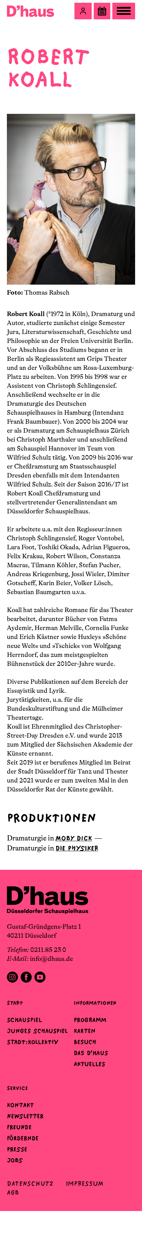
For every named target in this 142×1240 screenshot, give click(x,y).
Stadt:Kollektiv (32, 1042)
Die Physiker (76, 848)
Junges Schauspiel (37, 1031)
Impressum (84, 1183)
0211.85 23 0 (48, 950)
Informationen (95, 1002)
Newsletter (25, 1116)
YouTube (39, 977)
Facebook (26, 977)
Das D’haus (91, 1053)
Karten (84, 1031)
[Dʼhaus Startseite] (30, 11)
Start (15, 1002)
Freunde (19, 1127)
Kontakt (20, 1105)
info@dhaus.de (51, 959)
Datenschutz (30, 1183)
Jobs (15, 1160)
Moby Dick (73, 838)
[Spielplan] (102, 11)
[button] (83, 11)
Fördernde (23, 1138)
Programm (90, 1020)
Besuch (85, 1042)
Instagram (12, 977)
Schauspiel (24, 1020)
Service (17, 1088)
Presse (17, 1149)
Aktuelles (89, 1064)
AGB (13, 1192)
